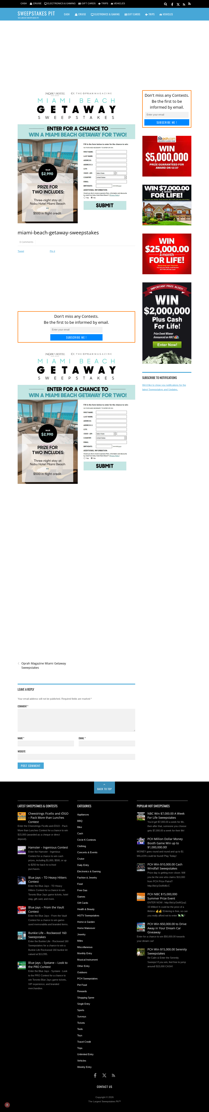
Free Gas (82, 890)
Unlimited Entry (85, 1054)
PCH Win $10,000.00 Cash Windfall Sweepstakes (164, 866)
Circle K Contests (86, 839)
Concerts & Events (87, 852)
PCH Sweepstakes (87, 978)
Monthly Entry (84, 953)
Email (82, 738)
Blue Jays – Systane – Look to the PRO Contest (48, 965)
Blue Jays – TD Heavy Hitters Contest (47, 880)
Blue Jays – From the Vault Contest (46, 909)
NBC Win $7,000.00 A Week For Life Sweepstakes (166, 816)
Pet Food (82, 985)
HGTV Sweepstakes (88, 915)
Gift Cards (82, 902)
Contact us (104, 1086)
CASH (23, 3)
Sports (80, 1010)
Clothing (81, 846)
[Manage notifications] (7, 1104)
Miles (80, 940)
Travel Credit (84, 1041)
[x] (178, 4)
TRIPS (104, 3)
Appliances (83, 814)
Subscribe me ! (76, 337)
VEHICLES (119, 3)
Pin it (52, 251)
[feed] (184, 4)
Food (80, 884)
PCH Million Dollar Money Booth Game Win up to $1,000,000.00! (165, 843)
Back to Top (104, 789)
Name (21, 738)
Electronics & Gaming (89, 871)
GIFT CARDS (88, 3)
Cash (80, 833)
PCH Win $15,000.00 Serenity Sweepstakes (167, 951)
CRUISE (36, 3)
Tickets (81, 1022)
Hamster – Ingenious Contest (48, 847)
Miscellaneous (85, 947)
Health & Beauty (86, 909)
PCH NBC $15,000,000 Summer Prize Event (162, 896)
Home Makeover (86, 928)
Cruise (80, 858)
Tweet (21, 251)
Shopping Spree (85, 997)
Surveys (81, 1016)
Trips (79, 1048)
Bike (79, 827)
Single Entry (83, 1003)
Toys (79, 1035)
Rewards (82, 991)
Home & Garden (86, 921)
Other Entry (83, 966)
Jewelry (81, 934)
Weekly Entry (84, 1067)
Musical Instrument (87, 959)
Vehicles (81, 1060)
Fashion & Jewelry (87, 877)
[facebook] (172, 4)
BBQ (79, 821)
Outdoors (82, 972)
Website (21, 751)
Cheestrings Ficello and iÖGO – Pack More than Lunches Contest (48, 818)
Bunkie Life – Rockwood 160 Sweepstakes (47, 935)
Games (81, 896)
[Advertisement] (104, 50)
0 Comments (26, 241)
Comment (23, 706)
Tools (80, 1029)
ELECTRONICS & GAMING (61, 3)
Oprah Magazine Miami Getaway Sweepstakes (42, 665)
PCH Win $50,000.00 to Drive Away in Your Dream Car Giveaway (166, 928)
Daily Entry (83, 865)
